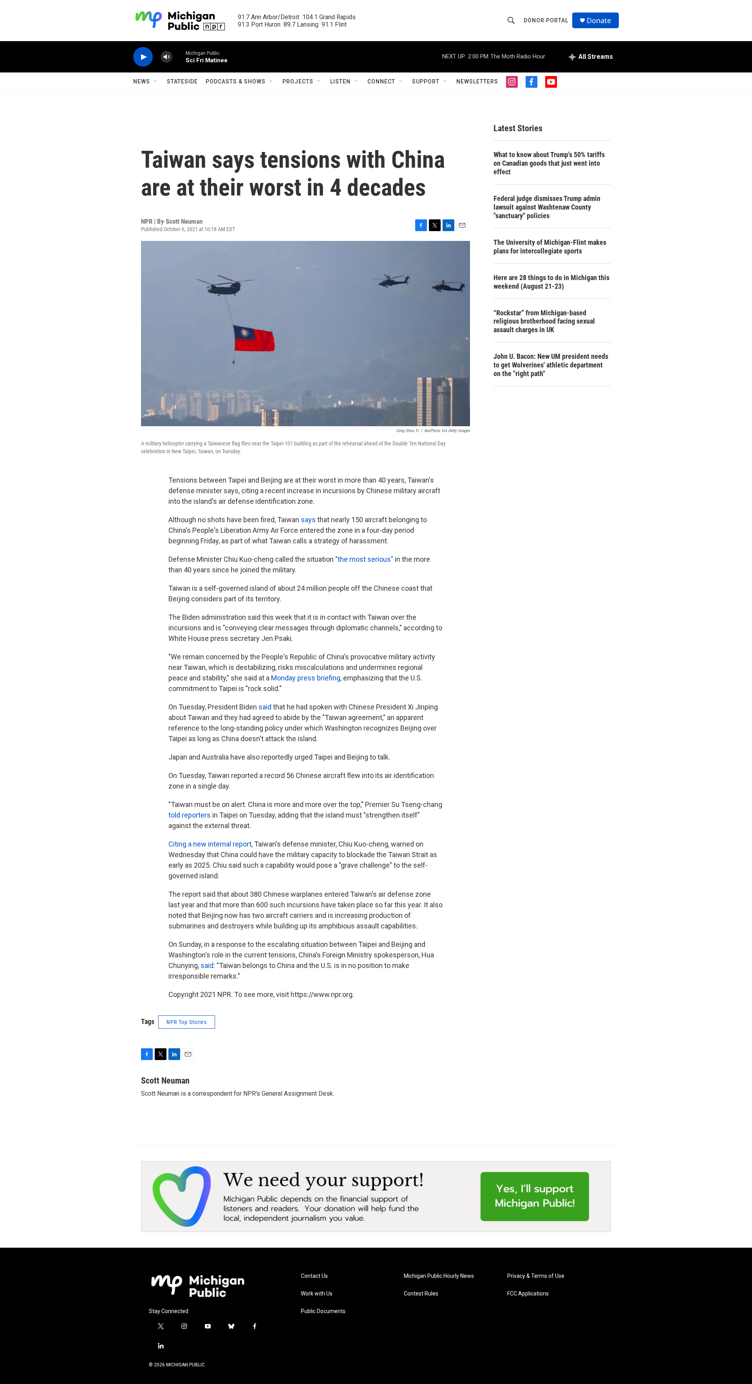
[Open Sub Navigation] (156, 81)
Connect (381, 81)
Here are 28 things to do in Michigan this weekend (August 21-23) (551, 281)
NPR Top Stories (186, 1022)
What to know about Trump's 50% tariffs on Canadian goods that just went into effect (549, 163)
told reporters (189, 815)
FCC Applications (528, 1294)
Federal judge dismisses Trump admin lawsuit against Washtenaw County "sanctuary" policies (547, 207)
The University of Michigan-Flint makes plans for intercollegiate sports (550, 246)
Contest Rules (421, 1294)
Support (425, 81)
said (264, 707)
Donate (599, 20)
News (141, 81)
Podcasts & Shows (236, 81)
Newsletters (477, 81)
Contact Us (314, 1276)
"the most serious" (364, 559)
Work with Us (317, 1294)
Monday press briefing (305, 678)
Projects (297, 81)
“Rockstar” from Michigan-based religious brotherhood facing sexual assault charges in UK (544, 321)
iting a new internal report (212, 844)
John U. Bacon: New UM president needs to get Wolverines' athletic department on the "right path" (551, 365)
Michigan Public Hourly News (439, 1276)
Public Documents (323, 1311)
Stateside (182, 81)
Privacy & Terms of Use (535, 1276)
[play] (143, 57)
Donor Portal (546, 20)
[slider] (179, 56)
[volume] (166, 57)
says (308, 520)
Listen (340, 81)
